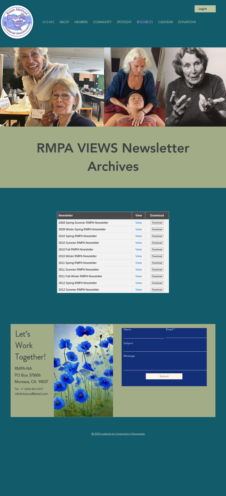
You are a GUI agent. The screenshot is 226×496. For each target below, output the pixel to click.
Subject (128, 343)
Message (129, 355)
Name (127, 329)
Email (169, 329)
